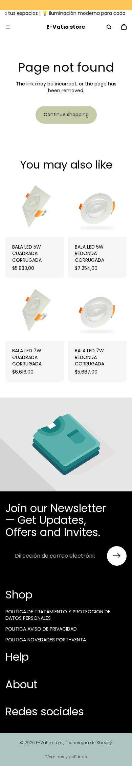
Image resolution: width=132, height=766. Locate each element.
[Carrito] (123, 27)
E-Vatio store (49, 742)
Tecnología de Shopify (88, 742)
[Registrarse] (117, 556)
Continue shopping (66, 114)
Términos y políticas (66, 757)
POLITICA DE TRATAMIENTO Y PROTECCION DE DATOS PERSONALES (57, 615)
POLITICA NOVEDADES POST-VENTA (45, 639)
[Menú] (8, 27)
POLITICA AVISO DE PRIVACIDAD (41, 628)
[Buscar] (109, 27)
